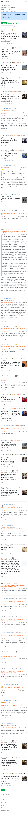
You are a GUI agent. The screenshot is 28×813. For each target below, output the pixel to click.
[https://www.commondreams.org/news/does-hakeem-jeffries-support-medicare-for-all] (24, 413)
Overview (4, 23)
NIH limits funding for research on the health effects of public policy (13, 379)
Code (2, 808)
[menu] (26, 1)
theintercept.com (4, 750)
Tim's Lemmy (5, 1)
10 (2, 160)
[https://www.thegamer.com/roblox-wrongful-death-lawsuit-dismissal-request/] (24, 35)
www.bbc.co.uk (4, 56)
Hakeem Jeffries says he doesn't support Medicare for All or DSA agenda (13, 429)
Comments (11, 23)
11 (2, 785)
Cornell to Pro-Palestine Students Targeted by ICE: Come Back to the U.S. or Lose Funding (12, 688)
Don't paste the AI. (20, 167)
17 (2, 103)
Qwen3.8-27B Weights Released (8, 727)
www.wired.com (4, 203)
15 (2, 43)
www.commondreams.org (6, 101)
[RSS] (16, 26)
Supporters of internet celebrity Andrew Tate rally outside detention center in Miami (12, 602)
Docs (2, 805)
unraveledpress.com (5, 464)
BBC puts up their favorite (7, 302)
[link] (5, 43)
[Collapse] (2, 109)
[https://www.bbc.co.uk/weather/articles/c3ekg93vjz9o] (24, 53)
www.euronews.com (5, 143)
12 (2, 145)
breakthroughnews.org (6, 401)
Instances (3, 802)
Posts (16, 23)
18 (2, 499)
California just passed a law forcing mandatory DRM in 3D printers (13, 508)
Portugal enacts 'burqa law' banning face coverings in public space (13, 112)
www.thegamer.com (5, 41)
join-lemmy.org (5, 810)
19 (2, 370)
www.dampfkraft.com (5, 550)
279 (3, 205)
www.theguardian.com (6, 783)
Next (3, 790)
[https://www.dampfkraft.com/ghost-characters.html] (24, 549)
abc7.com (3, 497)
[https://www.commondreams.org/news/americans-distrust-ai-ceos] (24, 364)
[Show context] (2, 115)
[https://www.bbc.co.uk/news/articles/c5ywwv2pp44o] (24, 446)
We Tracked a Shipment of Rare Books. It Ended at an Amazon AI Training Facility (13, 329)
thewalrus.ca (3, 158)
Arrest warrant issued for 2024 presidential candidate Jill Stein (14, 214)
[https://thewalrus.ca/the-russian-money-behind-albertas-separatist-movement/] (24, 155)
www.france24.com (5, 70)
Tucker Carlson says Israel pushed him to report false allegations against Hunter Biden (13, 586)
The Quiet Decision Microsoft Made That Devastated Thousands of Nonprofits (13, 232)
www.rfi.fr (3, 85)
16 (2, 420)
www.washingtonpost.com (7, 574)
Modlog (3, 799)
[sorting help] (14, 26)
